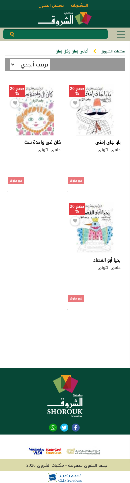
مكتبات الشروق (113, 51)
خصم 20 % (77, 91)
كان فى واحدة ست (42, 142)
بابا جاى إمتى (108, 142)
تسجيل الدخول (51, 5)
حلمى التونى (109, 149)
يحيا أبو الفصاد (107, 260)
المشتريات (79, 5)
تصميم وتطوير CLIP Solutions (70, 477)
